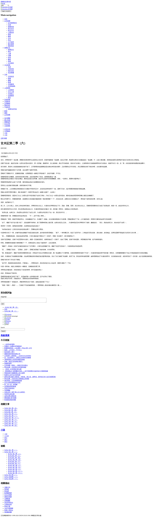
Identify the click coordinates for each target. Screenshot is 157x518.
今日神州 (11, 63)
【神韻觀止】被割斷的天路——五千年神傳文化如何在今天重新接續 (26, 371)
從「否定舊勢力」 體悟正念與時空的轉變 (17, 357)
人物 (9, 53)
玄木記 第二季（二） (11, 414)
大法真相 (7, 65)
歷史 (9, 51)
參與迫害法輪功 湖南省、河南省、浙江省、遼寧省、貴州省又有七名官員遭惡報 (30, 377)
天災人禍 (11, 92)
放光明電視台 (8, 502)
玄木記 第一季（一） (11, 450)
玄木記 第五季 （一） (11, 479)
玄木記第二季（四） (10, 410)
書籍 (5, 113)
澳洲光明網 (8, 497)
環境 (9, 34)
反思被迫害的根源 (10, 386)
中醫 (9, 55)
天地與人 (11, 93)
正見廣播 (7, 115)
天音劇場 (11, 84)
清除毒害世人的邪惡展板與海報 (14, 359)
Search (3, 327)
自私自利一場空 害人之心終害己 (14, 392)
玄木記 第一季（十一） (11, 418)
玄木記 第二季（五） (11, 307)
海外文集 (11, 70)
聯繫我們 (7, 122)
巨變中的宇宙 (12, 109)
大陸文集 (11, 69)
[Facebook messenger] (11, 316)
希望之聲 (7, 506)
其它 (9, 97)
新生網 (6, 491)
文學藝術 (7, 103)
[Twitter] (7, 319)
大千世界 (11, 42)
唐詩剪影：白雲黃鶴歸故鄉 (13, 380)
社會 (9, 25)
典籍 (9, 61)
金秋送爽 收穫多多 (10, 396)
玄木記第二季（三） (10, 412)
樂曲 (9, 80)
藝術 (9, 36)
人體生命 (11, 32)
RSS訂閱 (7, 124)
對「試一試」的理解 (10, 384)
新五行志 (11, 30)
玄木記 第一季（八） (11, 423)
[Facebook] (7, 314)
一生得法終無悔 (9, 344)
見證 (9, 67)
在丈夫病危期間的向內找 (12, 382)
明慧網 (6, 489)
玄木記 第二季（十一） (15, 471)
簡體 (5, 138)
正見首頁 (7, 129)
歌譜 (9, 82)
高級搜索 (5, 335)
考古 (9, 40)
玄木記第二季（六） (14, 461)
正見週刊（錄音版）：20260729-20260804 (17, 355)
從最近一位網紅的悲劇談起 (13, 346)
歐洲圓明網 (8, 493)
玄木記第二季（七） (11, 311)
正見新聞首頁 (12, 23)
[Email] (6, 322)
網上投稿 (7, 120)
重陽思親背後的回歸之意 (12, 354)
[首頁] (3, 3)
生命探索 (7, 99)
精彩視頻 (11, 46)
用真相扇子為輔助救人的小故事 (14, 373)
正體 (2, 138)
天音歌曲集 (11, 86)
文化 (9, 38)
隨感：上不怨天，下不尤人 (13, 350)
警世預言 (7, 105)
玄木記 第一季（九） (11, 421)
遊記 (5, 439)
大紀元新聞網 (8, 508)
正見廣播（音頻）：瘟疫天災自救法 (16, 365)
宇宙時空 (7, 107)
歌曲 (9, 78)
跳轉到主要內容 (6, 1)
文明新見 (7, 101)
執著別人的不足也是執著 (12, 375)
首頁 (5, 19)
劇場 (5, 111)
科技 (9, 57)
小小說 (6, 436)
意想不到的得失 (9, 388)
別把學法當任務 (9, 394)
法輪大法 (7, 487)
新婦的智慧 (8, 363)
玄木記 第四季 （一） (11, 477)
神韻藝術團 (8, 512)
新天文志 (11, 28)
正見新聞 (7, 21)
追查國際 (7, 500)
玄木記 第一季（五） (11, 425)
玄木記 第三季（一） (11, 475)
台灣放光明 (8, 504)
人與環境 (7, 88)
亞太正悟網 (8, 495)
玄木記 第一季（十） (11, 420)
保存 (2, 304)
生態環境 (11, 95)
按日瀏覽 (7, 118)
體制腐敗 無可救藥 (10, 398)
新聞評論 (11, 26)
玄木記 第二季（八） (14, 465)
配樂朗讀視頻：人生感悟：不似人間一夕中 (18, 348)
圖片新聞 (11, 44)
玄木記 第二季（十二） (15, 473)
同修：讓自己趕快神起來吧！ (13, 361)
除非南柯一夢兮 (9, 352)
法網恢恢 (7, 498)
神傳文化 (7, 48)
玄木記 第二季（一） (11, 416)
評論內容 (4, 297)
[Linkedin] (7, 318)
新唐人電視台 (8, 510)
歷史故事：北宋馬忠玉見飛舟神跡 (15, 367)
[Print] (6, 324)
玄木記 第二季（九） (14, 467)
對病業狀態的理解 (10, 400)
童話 (5, 441)
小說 (5, 133)
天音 (5, 74)
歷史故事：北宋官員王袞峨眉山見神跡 (16, 378)
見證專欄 (11, 72)
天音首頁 (11, 76)
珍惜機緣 (7, 390)
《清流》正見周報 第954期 (12, 369)
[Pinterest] (7, 321)
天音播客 (7, 126)
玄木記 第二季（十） (14, 469)
